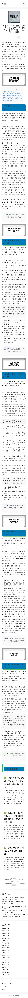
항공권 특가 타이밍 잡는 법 (10, 92)
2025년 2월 (5, 967)
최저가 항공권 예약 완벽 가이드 (12, 95)
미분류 (4, 986)
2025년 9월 (5, 950)
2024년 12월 (5, 972)
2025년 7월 (5, 955)
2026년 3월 (5, 935)
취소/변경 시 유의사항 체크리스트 (12, 99)
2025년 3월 (5, 965)
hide (15, 89)
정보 (14, 877)
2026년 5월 (5, 931)
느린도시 (5, 4)
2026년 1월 (5, 940)
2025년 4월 (5, 962)
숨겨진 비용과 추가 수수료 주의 (12, 97)
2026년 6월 (5, 928)
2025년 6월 (5, 957)
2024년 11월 (5, 974)
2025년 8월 (5, 952)
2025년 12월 (5, 943)
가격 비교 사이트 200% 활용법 (11, 93)
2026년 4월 (5, 933)
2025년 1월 (5, 969)
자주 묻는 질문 (7, 100)
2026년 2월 (5, 938)
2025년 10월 (5, 948)
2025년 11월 (5, 945)
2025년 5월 (5, 960)
